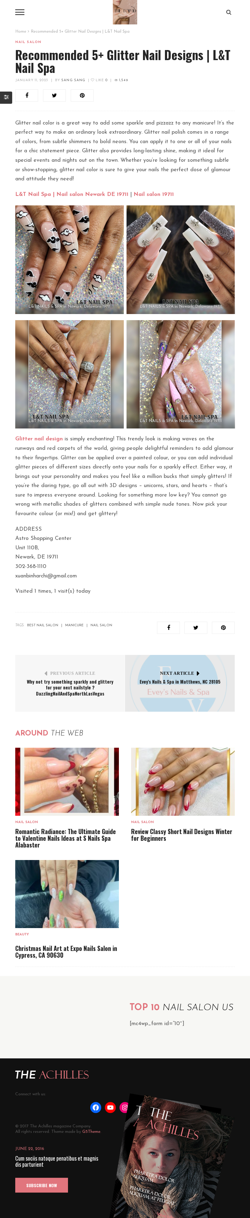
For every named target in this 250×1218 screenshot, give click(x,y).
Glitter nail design (39, 439)
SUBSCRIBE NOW (41, 1185)
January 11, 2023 (31, 80)
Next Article (177, 673)
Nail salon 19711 (154, 194)
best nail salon (42, 625)
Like (101, 80)
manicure (74, 625)
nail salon (101, 625)
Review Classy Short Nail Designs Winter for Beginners (181, 835)
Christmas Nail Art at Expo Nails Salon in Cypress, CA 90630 (66, 952)
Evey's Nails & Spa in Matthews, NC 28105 (180, 681)
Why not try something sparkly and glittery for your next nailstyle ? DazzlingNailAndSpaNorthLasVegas (70, 687)
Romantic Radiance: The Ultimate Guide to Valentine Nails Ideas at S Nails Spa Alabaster (65, 838)
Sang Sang (73, 80)
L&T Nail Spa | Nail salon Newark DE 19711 (71, 194)
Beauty (22, 934)
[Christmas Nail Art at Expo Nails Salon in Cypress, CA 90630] (67, 894)
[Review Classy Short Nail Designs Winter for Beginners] (183, 782)
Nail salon (28, 42)
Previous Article (72, 673)
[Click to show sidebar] (6, 98)
